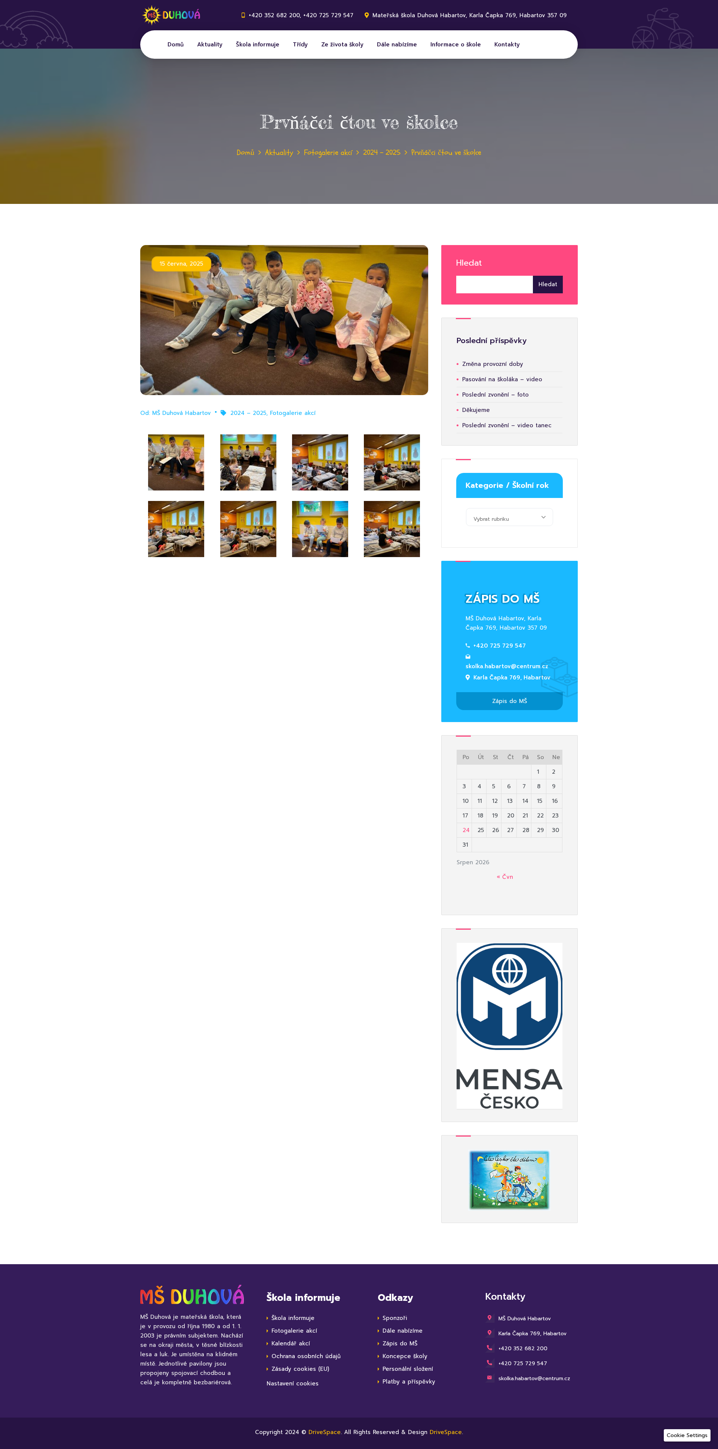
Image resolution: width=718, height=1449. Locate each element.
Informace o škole (455, 44)
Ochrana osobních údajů (306, 1356)
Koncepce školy (405, 1356)
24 (466, 830)
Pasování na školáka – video (502, 379)
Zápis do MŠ (509, 701)
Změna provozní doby (492, 364)
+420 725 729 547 (499, 646)
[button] (687, 1435)
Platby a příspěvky (409, 1382)
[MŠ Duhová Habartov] (174, 15)
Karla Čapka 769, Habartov (511, 677)
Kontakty (507, 44)
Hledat (469, 263)
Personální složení (408, 1369)
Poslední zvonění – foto (495, 394)
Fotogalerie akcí (328, 152)
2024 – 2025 (382, 152)
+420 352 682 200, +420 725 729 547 (301, 15)
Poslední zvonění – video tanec (507, 425)
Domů (176, 44)
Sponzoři (395, 1318)
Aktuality (210, 44)
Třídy (300, 44)
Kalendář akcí (290, 1343)
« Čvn (505, 877)
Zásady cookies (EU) (300, 1369)
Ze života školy (342, 44)
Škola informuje (257, 44)
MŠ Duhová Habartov (181, 413)
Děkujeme (476, 410)
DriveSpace (325, 1432)
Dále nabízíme (397, 44)
